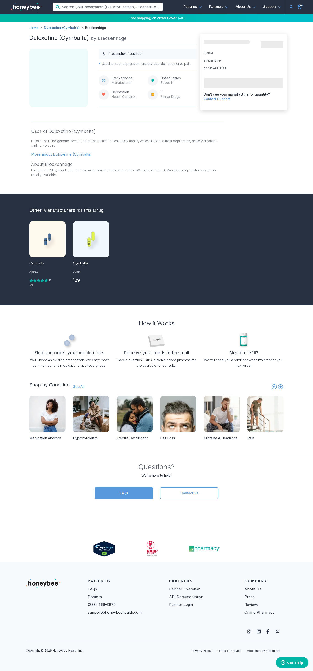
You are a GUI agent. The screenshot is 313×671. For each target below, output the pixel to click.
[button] (193, 7)
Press (249, 596)
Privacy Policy (201, 650)
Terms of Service (229, 650)
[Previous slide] (274, 386)
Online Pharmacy (259, 612)
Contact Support (217, 99)
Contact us (189, 493)
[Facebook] (268, 631)
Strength (213, 60)
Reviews (251, 604)
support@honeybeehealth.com (115, 612)
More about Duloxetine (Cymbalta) (61, 154)
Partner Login (181, 604)
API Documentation (186, 596)
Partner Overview (184, 589)
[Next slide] (280, 386)
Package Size (215, 68)
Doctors (95, 596)
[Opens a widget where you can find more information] (292, 663)
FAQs (124, 493)
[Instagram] (249, 631)
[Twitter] (277, 631)
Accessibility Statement (263, 650)
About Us (252, 589)
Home (33, 28)
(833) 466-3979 (102, 604)
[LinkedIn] (258, 631)
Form (208, 53)
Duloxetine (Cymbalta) (62, 28)
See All (79, 386)
